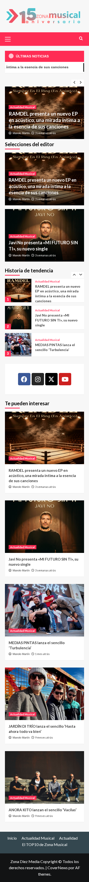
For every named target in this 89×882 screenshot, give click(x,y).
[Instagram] (38, 379)
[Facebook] (24, 379)
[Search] (81, 38)
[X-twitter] (51, 379)
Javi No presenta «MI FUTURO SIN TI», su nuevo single (56, 320)
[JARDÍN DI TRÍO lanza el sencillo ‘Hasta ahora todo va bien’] (44, 694)
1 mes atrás (42, 653)
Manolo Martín (21, 133)
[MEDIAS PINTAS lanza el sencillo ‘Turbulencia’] (18, 344)
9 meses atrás (44, 737)
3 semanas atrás (45, 133)
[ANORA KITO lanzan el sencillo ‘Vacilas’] (44, 777)
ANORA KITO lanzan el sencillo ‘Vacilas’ (42, 810)
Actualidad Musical (22, 107)
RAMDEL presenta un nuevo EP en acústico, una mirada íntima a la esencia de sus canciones (44, 120)
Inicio (12, 838)
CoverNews (57, 867)
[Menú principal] (10, 38)
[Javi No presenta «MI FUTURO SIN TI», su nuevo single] (18, 317)
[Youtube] (65, 379)
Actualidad (68, 838)
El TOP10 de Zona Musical (44, 844)
